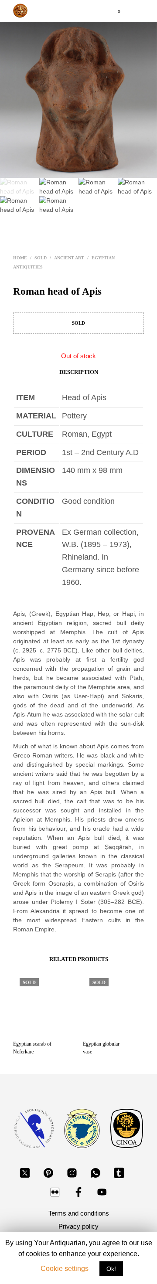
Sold (40, 257)
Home (20, 257)
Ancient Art (69, 257)
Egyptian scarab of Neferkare (32, 1048)
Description (78, 372)
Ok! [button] (111, 1268)
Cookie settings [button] (65, 1268)
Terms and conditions (78, 1213)
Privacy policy (78, 1226)
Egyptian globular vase (101, 1048)
